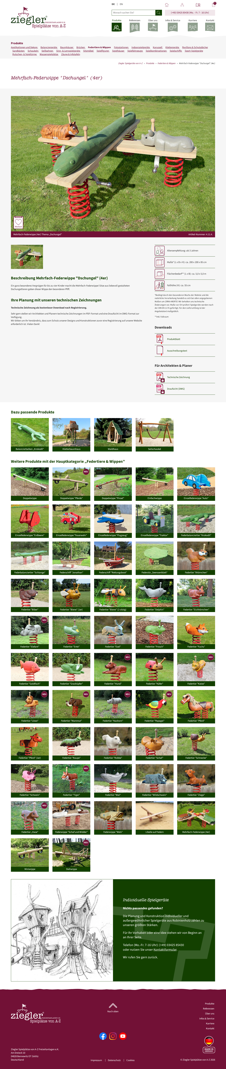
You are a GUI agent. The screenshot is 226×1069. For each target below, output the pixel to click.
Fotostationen (121, 47)
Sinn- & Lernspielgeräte (68, 51)
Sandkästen (18, 51)
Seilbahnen (48, 51)
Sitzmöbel (88, 51)
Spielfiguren (103, 51)
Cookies (130, 1060)
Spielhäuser (118, 51)
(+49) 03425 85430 (180, 12)
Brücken (80, 47)
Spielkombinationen (156, 51)
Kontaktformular (165, 949)
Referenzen (208, 1008)
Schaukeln (33, 51)
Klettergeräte (172, 47)
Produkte (150, 63)
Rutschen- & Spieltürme (24, 54)
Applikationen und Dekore (24, 47)
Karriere (210, 1023)
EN (121, 4)
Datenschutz (114, 1060)
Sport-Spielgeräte (194, 51)
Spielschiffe (176, 51)
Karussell (158, 47)
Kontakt (210, 1028)
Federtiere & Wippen (99, 47)
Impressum (96, 1060)
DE (113, 4)
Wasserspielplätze (49, 54)
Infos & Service (206, 1018)
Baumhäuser (67, 47)
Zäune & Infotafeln (70, 54)
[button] (27, 257)
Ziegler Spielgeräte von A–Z (130, 63)
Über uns (209, 1013)
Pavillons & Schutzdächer (195, 47)
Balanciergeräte (49, 47)
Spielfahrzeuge (135, 51)
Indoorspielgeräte (141, 47)
